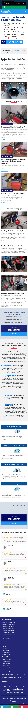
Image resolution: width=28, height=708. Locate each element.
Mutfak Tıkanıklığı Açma (18, 686)
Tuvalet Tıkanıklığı (7, 659)
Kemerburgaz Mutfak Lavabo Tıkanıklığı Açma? (13, 127)
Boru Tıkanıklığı (6, 665)
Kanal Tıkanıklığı (6, 667)
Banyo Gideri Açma (7, 661)
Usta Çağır (14, 334)
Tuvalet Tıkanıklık (6, 641)
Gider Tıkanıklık (6, 644)
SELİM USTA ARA (20, 3)
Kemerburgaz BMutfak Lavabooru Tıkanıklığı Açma (14, 703)
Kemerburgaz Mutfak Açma (9, 624)
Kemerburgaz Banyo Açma (9, 636)
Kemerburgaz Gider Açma (8, 626)
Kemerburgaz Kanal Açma (9, 630)
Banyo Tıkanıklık (6, 654)
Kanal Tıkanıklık (6, 648)
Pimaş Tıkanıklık (6, 652)
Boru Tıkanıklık (6, 646)
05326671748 (14, 330)
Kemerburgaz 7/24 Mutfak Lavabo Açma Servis (13, 193)
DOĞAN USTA (11, 545)
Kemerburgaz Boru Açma (8, 628)
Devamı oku (4, 139)
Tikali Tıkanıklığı (6, 669)
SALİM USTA (9, 593)
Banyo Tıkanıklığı (6, 673)
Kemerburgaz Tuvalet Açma (9, 622)
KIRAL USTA (9, 608)
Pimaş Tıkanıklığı (6, 671)
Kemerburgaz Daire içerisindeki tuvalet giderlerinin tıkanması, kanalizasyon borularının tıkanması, (14, 438)
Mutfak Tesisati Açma (8, 686)
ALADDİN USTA (11, 577)
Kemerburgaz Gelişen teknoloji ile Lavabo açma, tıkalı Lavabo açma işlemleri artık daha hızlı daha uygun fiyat (13, 457)
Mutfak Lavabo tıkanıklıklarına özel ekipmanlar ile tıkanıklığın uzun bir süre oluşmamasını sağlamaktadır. (13, 161)
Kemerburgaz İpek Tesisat (8, 2)
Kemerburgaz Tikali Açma (8, 632)
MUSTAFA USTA (11, 561)
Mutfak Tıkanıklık (6, 642)
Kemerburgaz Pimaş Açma (9, 634)
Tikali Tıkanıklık (6, 650)
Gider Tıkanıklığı (6, 663)
